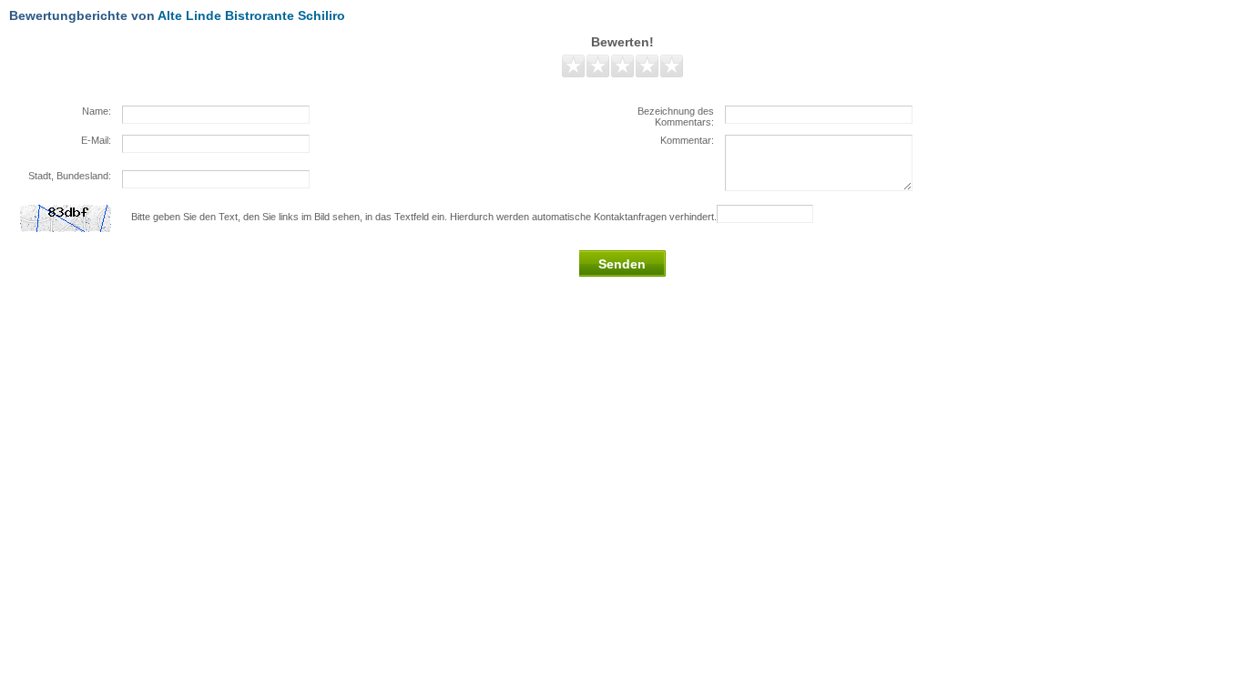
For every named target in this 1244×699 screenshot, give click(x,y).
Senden (622, 264)
